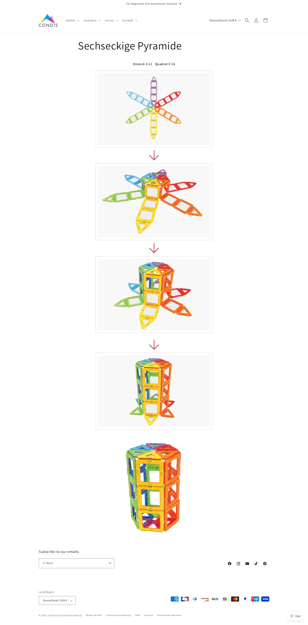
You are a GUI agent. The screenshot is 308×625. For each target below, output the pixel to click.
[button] (72, 20)
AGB (137, 615)
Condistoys (53, 615)
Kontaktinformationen (169, 615)
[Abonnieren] (109, 563)
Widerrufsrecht (94, 615)
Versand (148, 615)
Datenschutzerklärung (118, 615)
